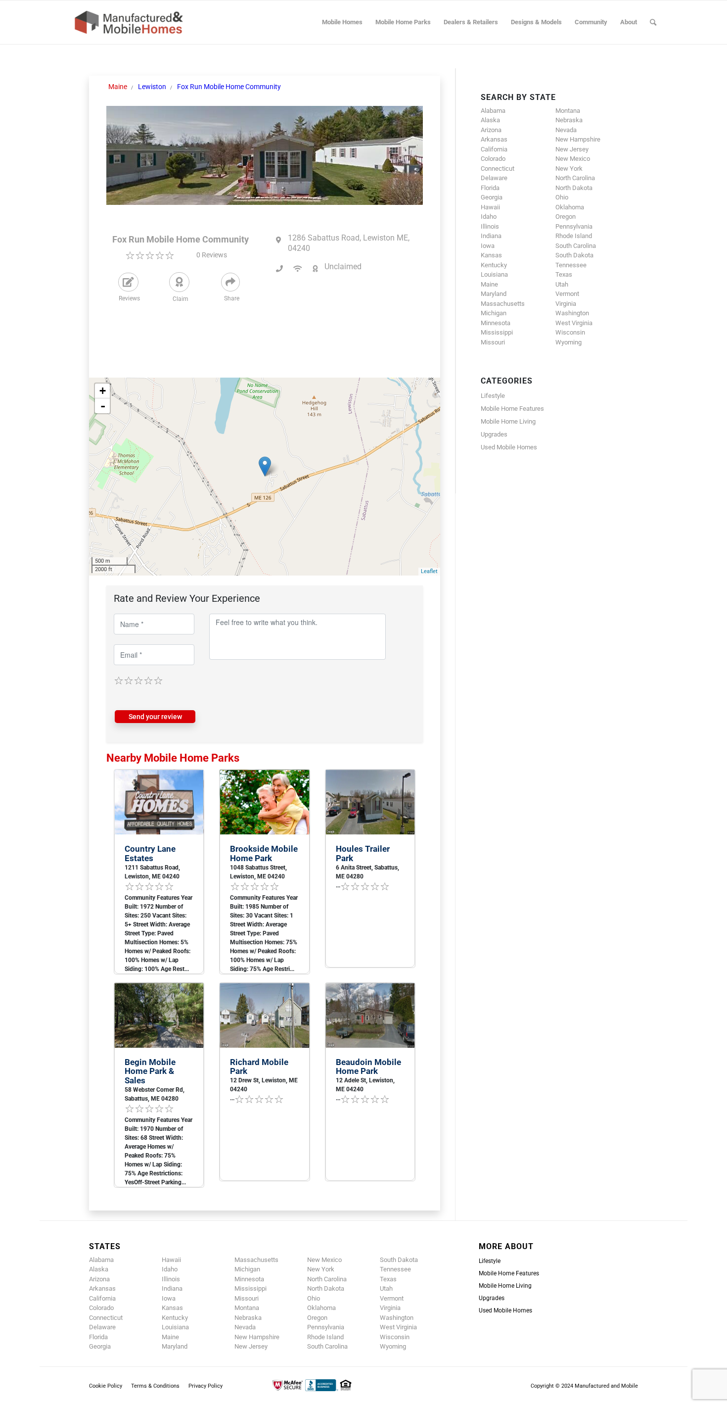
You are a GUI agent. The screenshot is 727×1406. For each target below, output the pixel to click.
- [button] (102, 406)
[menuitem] (342, 22)
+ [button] (102, 391)
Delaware (494, 178)
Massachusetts (503, 303)
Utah (561, 284)
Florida (490, 188)
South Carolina (575, 245)
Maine (489, 284)
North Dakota (573, 188)
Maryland (493, 293)
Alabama (493, 110)
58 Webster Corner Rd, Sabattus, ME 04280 (154, 1094)
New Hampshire (577, 139)
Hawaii (490, 207)
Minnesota (495, 323)
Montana (567, 110)
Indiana (491, 236)
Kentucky (494, 265)
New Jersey (572, 149)
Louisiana (494, 274)
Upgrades (494, 434)
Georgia (491, 197)
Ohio (561, 197)
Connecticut (497, 168)
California (494, 149)
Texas (563, 274)
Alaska (490, 120)
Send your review (155, 717)
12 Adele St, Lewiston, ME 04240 (365, 1085)
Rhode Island (573, 236)
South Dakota (574, 255)
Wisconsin (570, 332)
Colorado (493, 158)
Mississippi (497, 332)
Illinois (490, 226)
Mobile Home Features (512, 408)
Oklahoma (569, 207)
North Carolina (575, 178)
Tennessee (571, 265)
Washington (572, 313)
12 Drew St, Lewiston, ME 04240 (264, 1085)
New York (569, 168)
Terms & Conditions (155, 1386)
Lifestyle (493, 395)
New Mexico (572, 158)
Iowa (488, 245)
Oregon (565, 216)
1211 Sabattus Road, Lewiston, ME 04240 (152, 872)
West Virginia (573, 323)
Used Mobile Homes (509, 447)
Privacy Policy (205, 1386)
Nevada (566, 130)
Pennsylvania (573, 226)
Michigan (493, 313)
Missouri (493, 342)
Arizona (491, 130)
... (338, 885)
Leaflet (429, 571)
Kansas (491, 255)
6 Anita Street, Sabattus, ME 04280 (367, 872)
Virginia (565, 303)
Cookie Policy (105, 1386)
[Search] (653, 22)
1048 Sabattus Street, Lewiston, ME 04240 (258, 872)
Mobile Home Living (508, 421)
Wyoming (568, 342)
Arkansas (494, 139)
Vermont (567, 293)
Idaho (489, 216)
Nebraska (569, 120)
